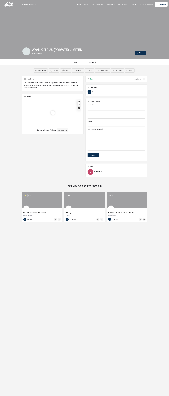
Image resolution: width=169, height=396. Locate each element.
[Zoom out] (79, 104)
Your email (91, 113)
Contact (134, 4)
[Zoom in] (79, 101)
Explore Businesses (97, 4)
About (86, 4)
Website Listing (122, 4)
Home (79, 4)
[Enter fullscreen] (79, 108)
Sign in (144, 4)
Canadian (110, 4)
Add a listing (162, 4)
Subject (90, 121)
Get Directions (62, 130)
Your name (91, 105)
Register (150, 4)
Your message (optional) (95, 129)
